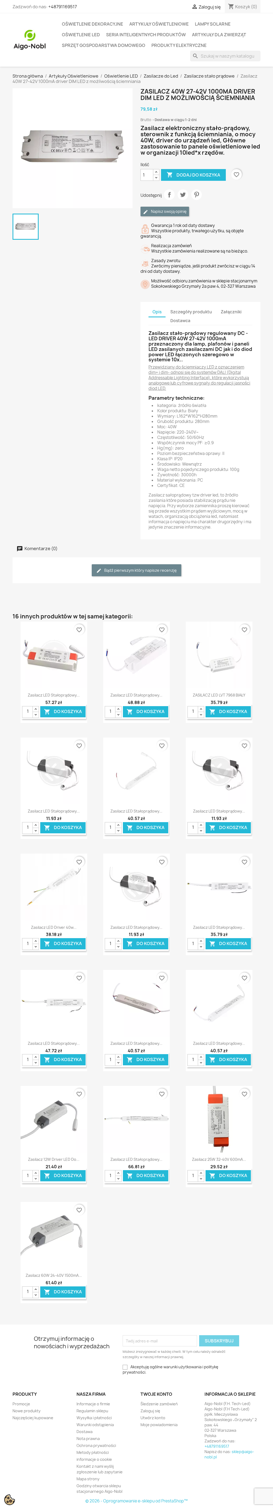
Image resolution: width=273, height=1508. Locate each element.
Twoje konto (156, 1394)
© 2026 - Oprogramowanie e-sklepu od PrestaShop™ (136, 1501)
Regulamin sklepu (92, 1410)
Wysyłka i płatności (94, 1417)
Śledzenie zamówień (159, 1403)
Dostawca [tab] (180, 320)
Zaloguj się (150, 1410)
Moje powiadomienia (159, 1424)
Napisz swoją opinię (168, 211)
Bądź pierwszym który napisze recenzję (140, 570)
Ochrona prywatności (96, 1445)
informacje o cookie (94, 1459)
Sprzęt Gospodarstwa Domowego (103, 45)
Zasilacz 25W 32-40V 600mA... (219, 1159)
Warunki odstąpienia (95, 1424)
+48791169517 (62, 7)
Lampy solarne (213, 24)
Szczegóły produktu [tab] (191, 312)
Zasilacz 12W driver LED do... (53, 1159)
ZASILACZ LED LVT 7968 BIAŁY (219, 695)
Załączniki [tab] (231, 312)
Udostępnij (169, 194)
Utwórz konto (152, 1417)
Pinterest (196, 194)
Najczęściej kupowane (33, 1417)
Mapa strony (88, 1478)
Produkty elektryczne (179, 45)
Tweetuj (183, 194)
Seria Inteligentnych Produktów (146, 35)
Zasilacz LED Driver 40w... (54, 927)
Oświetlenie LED (81, 35)
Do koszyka (63, 711)
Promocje (21, 1403)
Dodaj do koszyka (193, 174)
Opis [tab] (157, 312)
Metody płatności (93, 1452)
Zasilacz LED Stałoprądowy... (54, 695)
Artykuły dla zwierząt (219, 35)
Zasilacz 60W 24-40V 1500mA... (54, 1275)
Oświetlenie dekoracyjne (92, 24)
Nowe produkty (27, 1410)
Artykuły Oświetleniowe (159, 24)
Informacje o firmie (93, 1403)
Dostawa (85, 1431)
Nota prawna (88, 1438)
